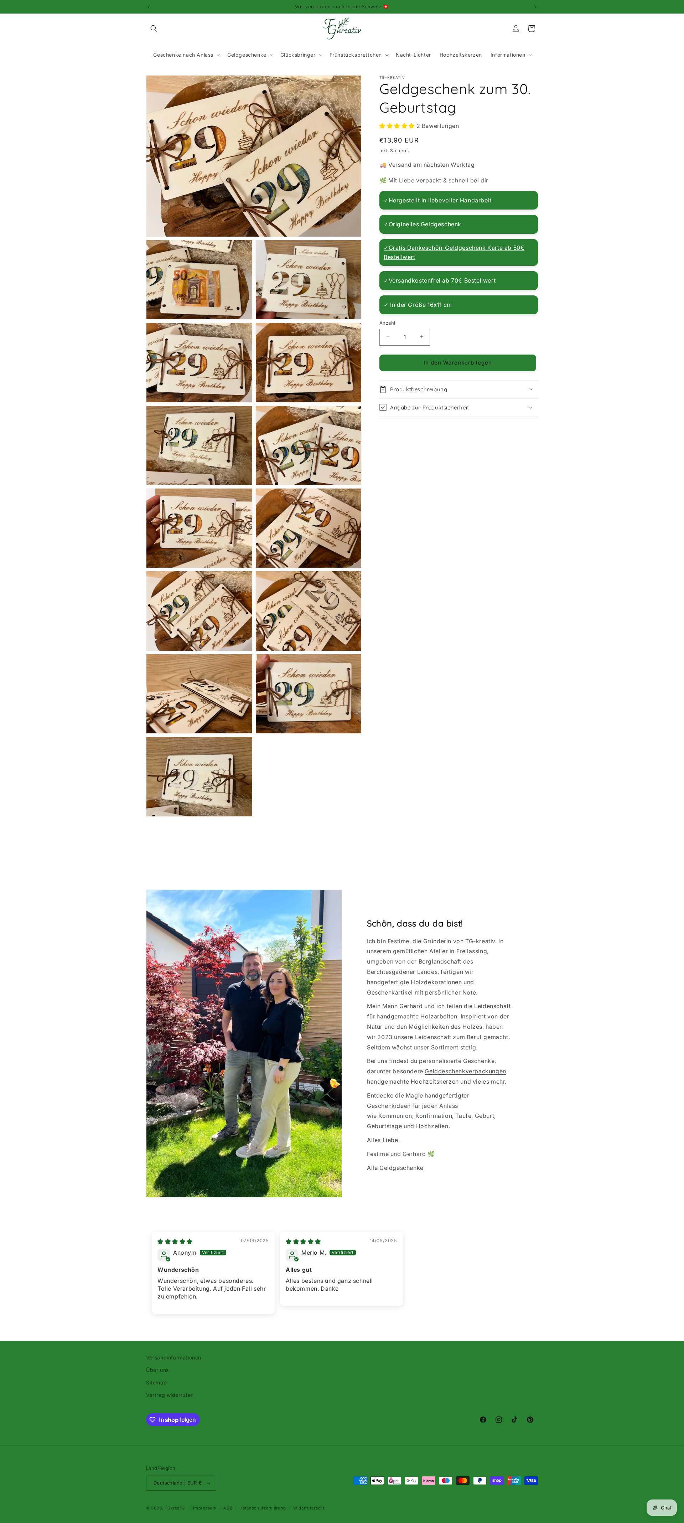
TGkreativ (175, 1508)
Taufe (463, 1115)
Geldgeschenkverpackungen (465, 1071)
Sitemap (156, 1382)
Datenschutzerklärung (262, 1508)
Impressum (204, 1508)
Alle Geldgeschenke (395, 1167)
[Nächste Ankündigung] (535, 7)
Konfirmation (433, 1115)
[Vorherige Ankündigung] (148, 7)
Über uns (157, 1370)
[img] (175, 1241)
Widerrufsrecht (309, 1508)
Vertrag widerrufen (170, 1395)
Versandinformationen (173, 1357)
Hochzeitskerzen (435, 1081)
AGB (227, 1508)
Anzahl (387, 322)
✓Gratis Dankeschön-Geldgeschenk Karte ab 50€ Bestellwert (454, 252)
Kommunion (395, 1115)
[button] (154, 28)
